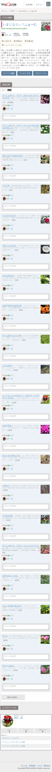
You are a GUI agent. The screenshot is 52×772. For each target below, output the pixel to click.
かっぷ (5, 636)
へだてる (5, 186)
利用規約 (32, 765)
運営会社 (47, 765)
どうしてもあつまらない (12, 606)
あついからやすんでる (11, 456)
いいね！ (7, 105)
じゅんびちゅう (8, 276)
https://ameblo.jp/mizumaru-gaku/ (14, 28)
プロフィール (40, 73)
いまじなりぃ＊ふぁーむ (20, 24)
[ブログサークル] (8, 4)
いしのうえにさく (9, 216)
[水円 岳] (4, 108)
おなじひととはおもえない (12, 155)
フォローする (24, 73)
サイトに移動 (8, 73)
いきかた (5, 486)
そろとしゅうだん (9, 246)
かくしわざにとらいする (12, 336)
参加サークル (42, 731)
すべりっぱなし (8, 666)
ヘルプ (39, 765)
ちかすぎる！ (7, 426)
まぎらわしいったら (10, 576)
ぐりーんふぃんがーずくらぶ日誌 (13, 742)
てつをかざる (7, 516)
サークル (24, 765)
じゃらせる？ (7, 366)
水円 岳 (7, 35)
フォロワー (26, 731)
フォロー (9, 731)
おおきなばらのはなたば (12, 306)
